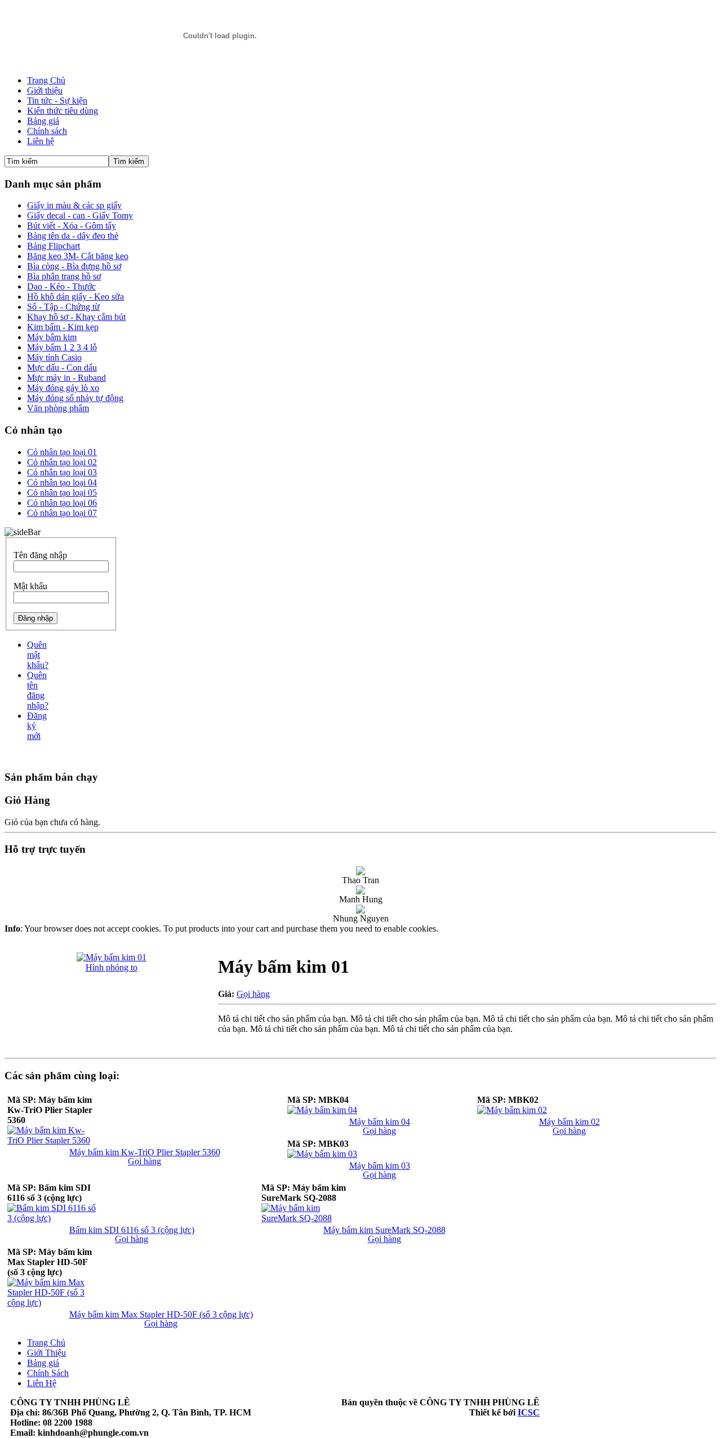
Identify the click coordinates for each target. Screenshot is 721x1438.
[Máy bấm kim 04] (322, 1110)
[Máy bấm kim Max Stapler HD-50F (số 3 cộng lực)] (52, 1302)
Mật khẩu (30, 586)
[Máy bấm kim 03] (322, 1154)
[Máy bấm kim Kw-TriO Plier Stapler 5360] (52, 1140)
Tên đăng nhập (40, 555)
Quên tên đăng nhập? (37, 690)
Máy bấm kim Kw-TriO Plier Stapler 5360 (144, 1152)
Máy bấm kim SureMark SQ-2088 (384, 1230)
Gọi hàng (253, 994)
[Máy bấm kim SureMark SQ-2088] (306, 1218)
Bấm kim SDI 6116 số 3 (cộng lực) (131, 1230)
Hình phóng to (111, 967)
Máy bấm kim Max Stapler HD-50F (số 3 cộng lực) (161, 1314)
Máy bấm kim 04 (379, 1122)
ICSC (529, 1412)
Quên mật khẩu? (37, 655)
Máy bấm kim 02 (569, 1122)
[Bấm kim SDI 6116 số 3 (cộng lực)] (52, 1218)
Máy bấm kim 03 (379, 1165)
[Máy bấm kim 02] (512, 1110)
